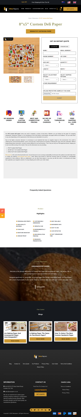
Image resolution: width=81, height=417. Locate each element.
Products (28, 8)
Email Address (65, 50)
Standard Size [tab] (64, 46)
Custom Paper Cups (38, 8)
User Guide (55, 363)
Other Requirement (50, 83)
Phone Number (48, 56)
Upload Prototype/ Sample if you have (56, 90)
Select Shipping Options (66, 75)
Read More (15, 341)
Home (22, 8)
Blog (46, 8)
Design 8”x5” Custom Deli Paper (40, 31)
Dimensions (35, 18)
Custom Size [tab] (54, 46)
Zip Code (63, 56)
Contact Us (52, 8)
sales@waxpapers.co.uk (11, 391)
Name (45, 50)
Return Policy (40, 367)
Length (46, 69)
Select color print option (50, 75)
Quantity (64, 62)
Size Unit (46, 62)
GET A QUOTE (40, 394)
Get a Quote (70, 8)
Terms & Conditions (66, 386)
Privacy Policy (45, 363)
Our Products (35, 363)
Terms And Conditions (66, 363)
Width (62, 69)
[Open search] (57, 9)
